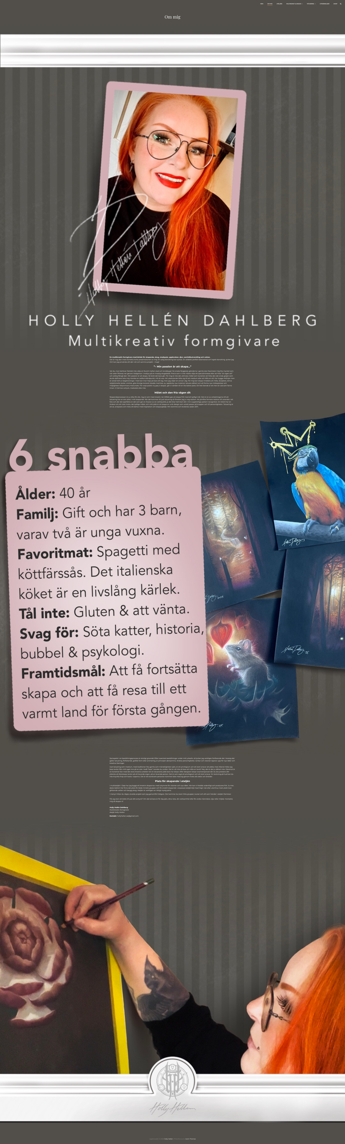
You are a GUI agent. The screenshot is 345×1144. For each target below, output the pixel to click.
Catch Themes (190, 1139)
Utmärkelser (324, 4)
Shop (335, 4)
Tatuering (310, 4)
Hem (261, 4)
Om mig (269, 4)
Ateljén (279, 4)
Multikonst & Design (293, 4)
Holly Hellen (168, 1139)
